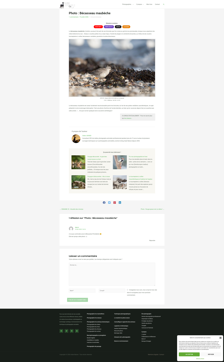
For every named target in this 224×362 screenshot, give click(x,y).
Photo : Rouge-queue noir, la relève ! (152, 209)
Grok (118, 27)
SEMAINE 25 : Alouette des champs (71, 209)
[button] (220, 338)
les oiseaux (127, 118)
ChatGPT (98, 27)
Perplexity (109, 27)
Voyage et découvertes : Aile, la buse (98, 176)
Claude (126, 27)
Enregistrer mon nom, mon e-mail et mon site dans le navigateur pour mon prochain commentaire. (142, 292)
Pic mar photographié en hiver (138, 156)
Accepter (189, 354)
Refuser (211, 354)
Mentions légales (200, 358)
